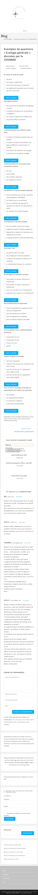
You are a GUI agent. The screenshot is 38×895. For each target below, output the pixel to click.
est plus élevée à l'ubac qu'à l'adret (17, 226)
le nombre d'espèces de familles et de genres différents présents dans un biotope (18, 145)
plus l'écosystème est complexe (16, 316)
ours (18, 419)
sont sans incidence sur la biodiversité (19, 290)
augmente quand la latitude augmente (19, 229)
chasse (31, 417)
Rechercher (7, 830)
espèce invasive (12, 419)
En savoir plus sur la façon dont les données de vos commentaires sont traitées (18, 722)
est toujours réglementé (14, 82)
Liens (4, 871)
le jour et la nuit (11, 343)
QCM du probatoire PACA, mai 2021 (19, 463)
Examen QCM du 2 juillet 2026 (12, 845)
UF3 (3, 882)
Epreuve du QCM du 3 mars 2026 (13, 852)
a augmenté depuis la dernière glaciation (19, 238)
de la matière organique (14, 177)
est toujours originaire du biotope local (19, 117)
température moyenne (10, 420)
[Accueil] (1, 39)
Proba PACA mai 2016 (19, 476)
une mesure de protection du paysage (18, 150)
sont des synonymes (13, 361)
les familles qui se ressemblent (16, 200)
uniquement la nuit (12, 337)
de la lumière (10, 174)
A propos (5, 874)
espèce (6, 419)
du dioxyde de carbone (13, 180)
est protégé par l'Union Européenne (18, 256)
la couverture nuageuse (14, 401)
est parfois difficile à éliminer (16, 119)
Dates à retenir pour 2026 (11, 859)
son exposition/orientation (15, 398)
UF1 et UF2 (5, 878)
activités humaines (16, 417)
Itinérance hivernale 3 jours (12, 777)
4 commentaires (25, 68)
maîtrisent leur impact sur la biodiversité (19, 293)
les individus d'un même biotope (17, 211)
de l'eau (9, 171)
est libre (9, 79)
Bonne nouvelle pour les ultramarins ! (15, 855)
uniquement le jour (12, 340)
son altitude (10, 395)
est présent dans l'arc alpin (15, 253)
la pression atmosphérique (15, 404)
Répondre (19, 496)
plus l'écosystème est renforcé (16, 313)
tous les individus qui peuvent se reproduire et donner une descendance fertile (19, 205)
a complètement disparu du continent (18, 264)
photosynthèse (25, 419)
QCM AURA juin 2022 (19, 455)
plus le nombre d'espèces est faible (18, 319)
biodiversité (25, 417)
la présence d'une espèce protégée (17, 153)
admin (6, 522)
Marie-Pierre (10, 66)
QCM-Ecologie (11, 68)
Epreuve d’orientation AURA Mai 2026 (14, 848)
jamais (8, 346)
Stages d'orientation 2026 (11, 758)
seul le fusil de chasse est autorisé (17, 85)
